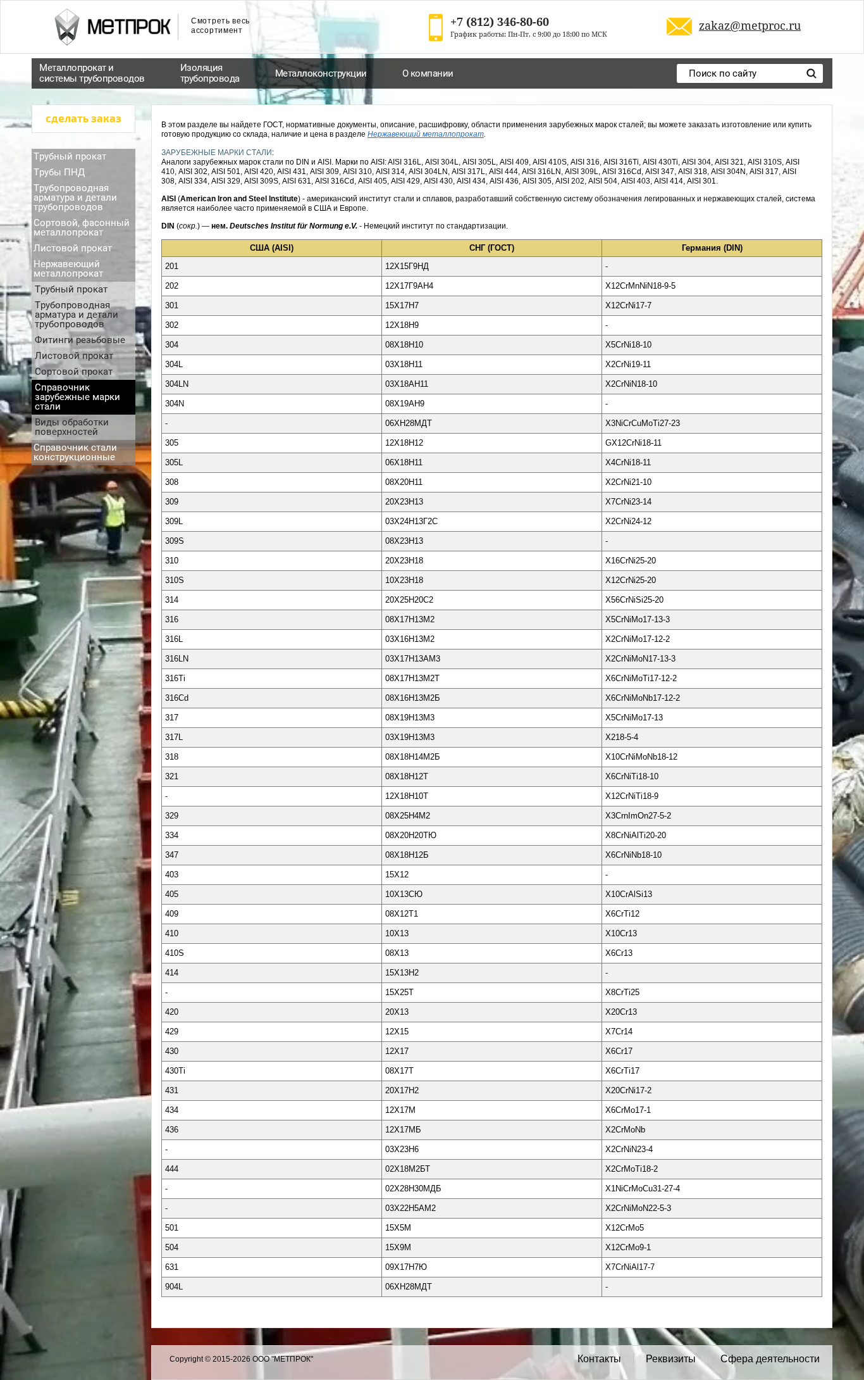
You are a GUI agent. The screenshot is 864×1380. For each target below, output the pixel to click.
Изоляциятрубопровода (210, 73)
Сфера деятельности (770, 1358)
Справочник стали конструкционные (75, 452)
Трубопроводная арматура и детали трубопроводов (75, 197)
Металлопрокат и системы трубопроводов (92, 73)
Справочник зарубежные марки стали (77, 397)
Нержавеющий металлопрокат (68, 268)
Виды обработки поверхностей (72, 427)
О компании (428, 73)
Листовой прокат (73, 248)
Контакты (599, 1358)
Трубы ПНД (59, 172)
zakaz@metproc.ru (750, 25)
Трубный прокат (70, 156)
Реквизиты (671, 1358)
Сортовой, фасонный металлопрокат (82, 227)
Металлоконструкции (321, 73)
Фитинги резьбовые (80, 340)
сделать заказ (83, 118)
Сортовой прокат (74, 371)
